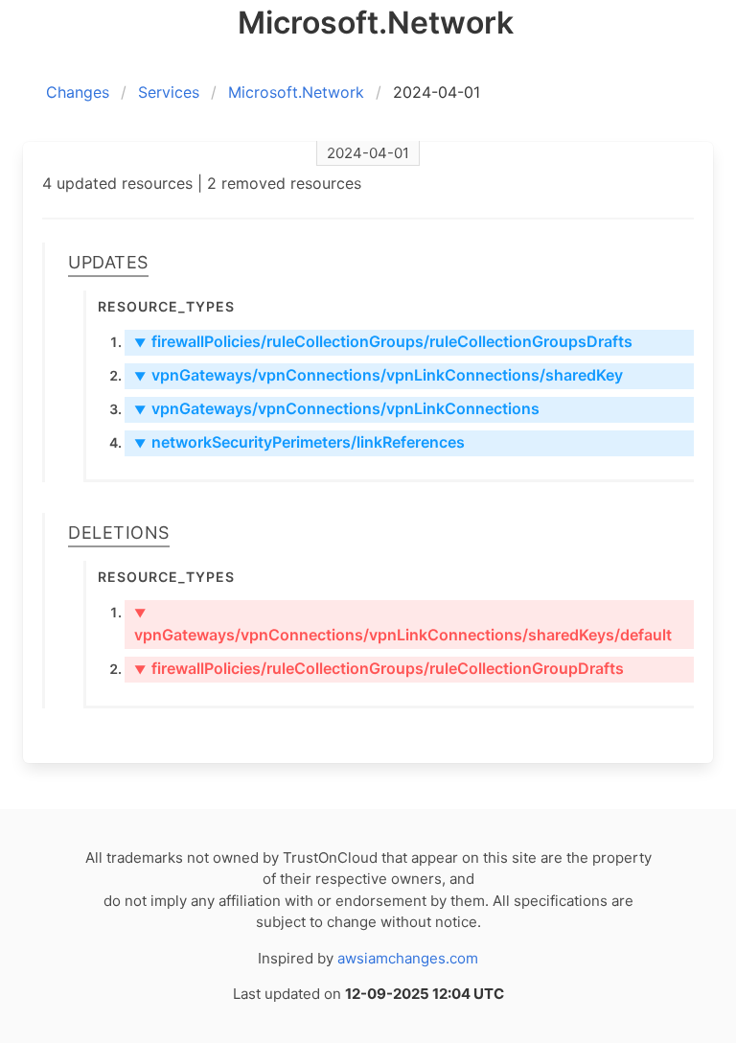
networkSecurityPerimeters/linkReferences (299, 442)
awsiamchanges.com (407, 958)
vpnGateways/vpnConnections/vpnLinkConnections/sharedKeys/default (403, 625)
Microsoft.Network (296, 92)
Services (168, 92)
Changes (77, 92)
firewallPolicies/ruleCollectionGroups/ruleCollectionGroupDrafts (379, 668)
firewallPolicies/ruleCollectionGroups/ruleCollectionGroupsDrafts (383, 341)
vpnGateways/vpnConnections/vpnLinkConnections (337, 408)
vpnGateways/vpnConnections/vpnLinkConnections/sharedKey (378, 374)
